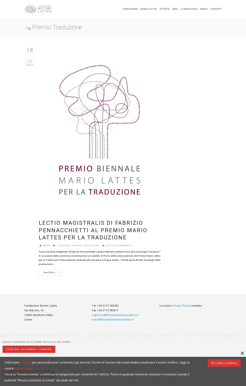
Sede (175, 9)
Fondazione (130, 9)
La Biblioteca (189, 9)
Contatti (216, 9)
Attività (165, 9)
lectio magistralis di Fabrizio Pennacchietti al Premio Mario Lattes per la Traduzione (93, 230)
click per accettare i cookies (29, 349)
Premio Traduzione (85, 245)
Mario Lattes (148, 9)
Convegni (64, 245)
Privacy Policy (181, 305)
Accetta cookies (224, 363)
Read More (49, 272)
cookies (26, 362)
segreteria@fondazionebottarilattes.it (115, 315)
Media (204, 9)
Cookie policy (23, 368)
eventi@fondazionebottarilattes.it (113, 319)
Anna (46, 245)
